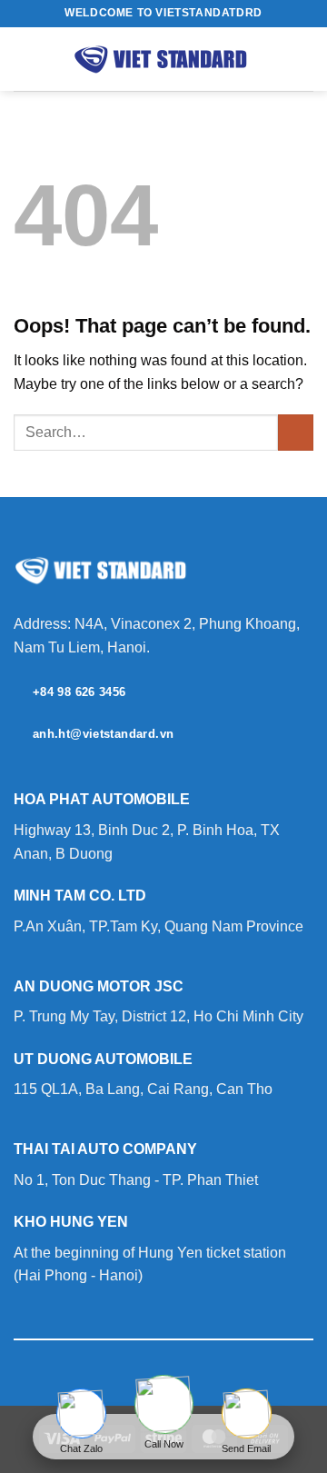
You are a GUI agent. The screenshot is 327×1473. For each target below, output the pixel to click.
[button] (24, 58)
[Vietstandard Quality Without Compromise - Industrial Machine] (163, 59)
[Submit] (295, 432)
